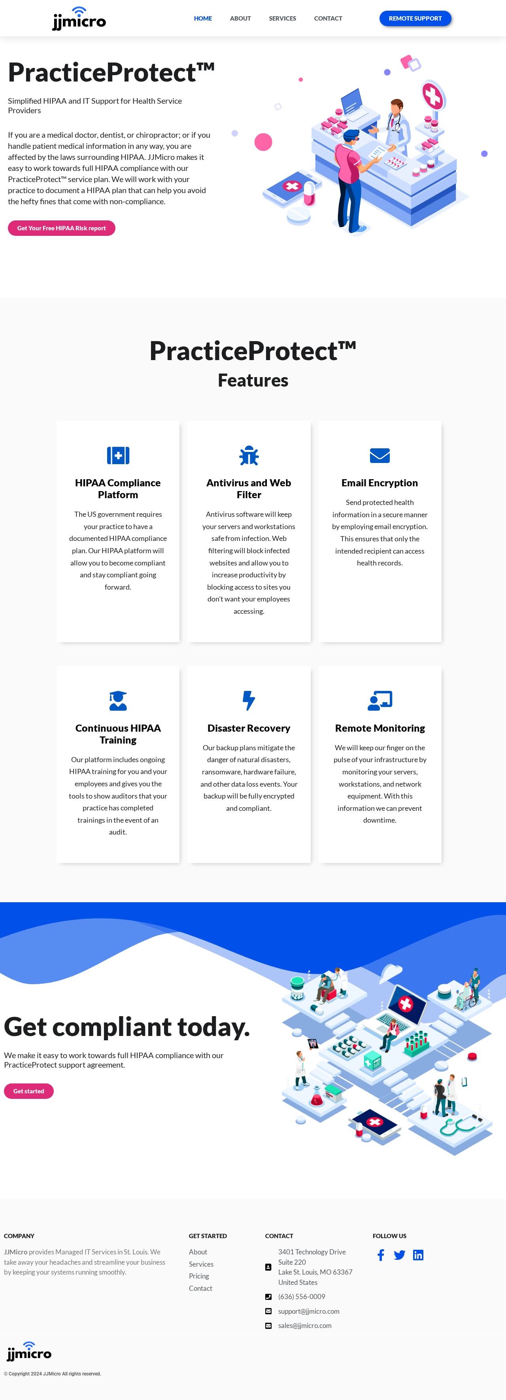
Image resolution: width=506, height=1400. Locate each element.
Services (282, 18)
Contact (328, 18)
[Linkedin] (418, 1255)
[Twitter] (399, 1255)
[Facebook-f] (381, 1255)
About (240, 18)
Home (203, 18)
